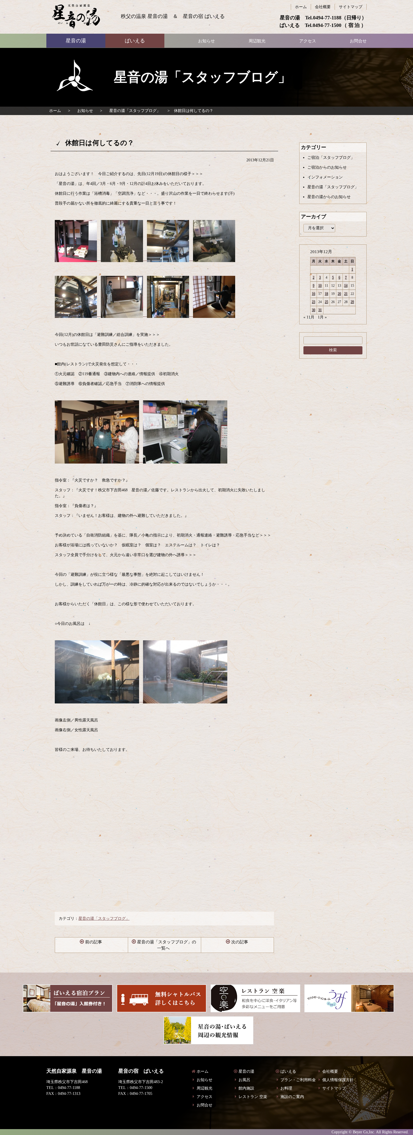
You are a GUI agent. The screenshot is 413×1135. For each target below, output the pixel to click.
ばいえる (76, 16)
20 (339, 294)
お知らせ (85, 111)
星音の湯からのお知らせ (329, 197)
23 (313, 302)
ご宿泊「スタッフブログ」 (331, 157)
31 (320, 310)
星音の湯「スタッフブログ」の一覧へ (166, 945)
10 (320, 286)
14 (346, 286)
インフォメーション (325, 177)
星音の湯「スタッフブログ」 (134, 111)
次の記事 (239, 942)
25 (326, 302)
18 (326, 294)
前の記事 (93, 942)
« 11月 (308, 317)
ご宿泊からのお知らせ (327, 167)
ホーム (55, 111)
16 (313, 294)
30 (313, 310)
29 (352, 302)
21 (346, 294)
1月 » (322, 317)
